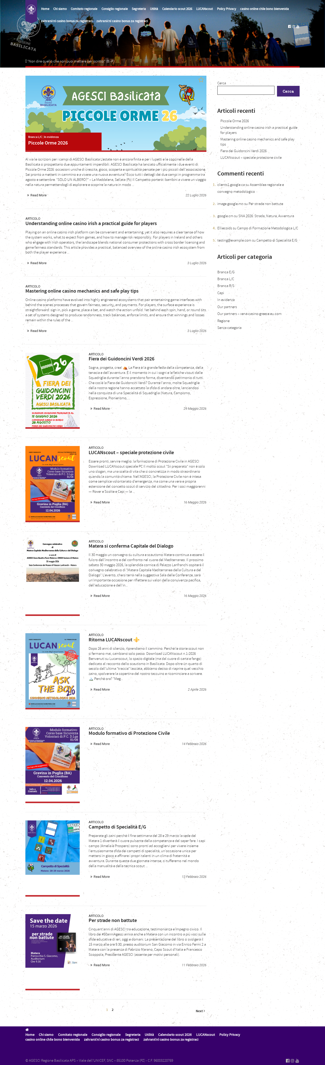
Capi (220, 293)
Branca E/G (226, 272)
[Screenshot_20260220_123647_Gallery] (52, 951)
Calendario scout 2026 (177, 9)
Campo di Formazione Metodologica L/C (267, 228)
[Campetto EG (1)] (52, 857)
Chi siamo (60, 9)
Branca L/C (35, 137)
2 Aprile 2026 (197, 689)
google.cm (225, 216)
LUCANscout (204, 9)
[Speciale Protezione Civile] (52, 483)
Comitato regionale (84, 9)
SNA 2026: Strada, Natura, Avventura (266, 216)
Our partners (227, 307)
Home (45, 9)
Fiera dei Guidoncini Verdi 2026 (243, 151)
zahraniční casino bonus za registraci (66, 21)
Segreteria (139, 9)
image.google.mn (230, 203)
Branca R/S (225, 285)
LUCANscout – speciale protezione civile (251, 157)
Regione (223, 321)
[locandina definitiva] (52, 577)
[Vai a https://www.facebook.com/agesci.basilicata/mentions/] (289, 26)
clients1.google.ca (231, 184)
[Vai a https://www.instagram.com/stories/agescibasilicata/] (293, 26)
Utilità (154, 9)
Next (200, 1011)
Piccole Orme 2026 (234, 121)
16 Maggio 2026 (195, 502)
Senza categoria (229, 327)
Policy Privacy (226, 9)
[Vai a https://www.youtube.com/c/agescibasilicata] (297, 26)
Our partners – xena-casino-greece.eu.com (249, 313)
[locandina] (52, 390)
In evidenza (51, 137)
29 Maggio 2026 (195, 408)
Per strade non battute (266, 203)
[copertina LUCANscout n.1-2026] (52, 670)
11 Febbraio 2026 (194, 965)
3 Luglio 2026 (196, 263)
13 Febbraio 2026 (194, 877)
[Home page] (31, 11)
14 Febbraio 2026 (194, 744)
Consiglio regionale (115, 9)
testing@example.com (234, 240)
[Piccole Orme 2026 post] (115, 113)
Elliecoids (224, 228)
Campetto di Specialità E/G (276, 240)
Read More (38, 195)
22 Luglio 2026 (196, 195)
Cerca (221, 83)
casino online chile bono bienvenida (264, 9)
